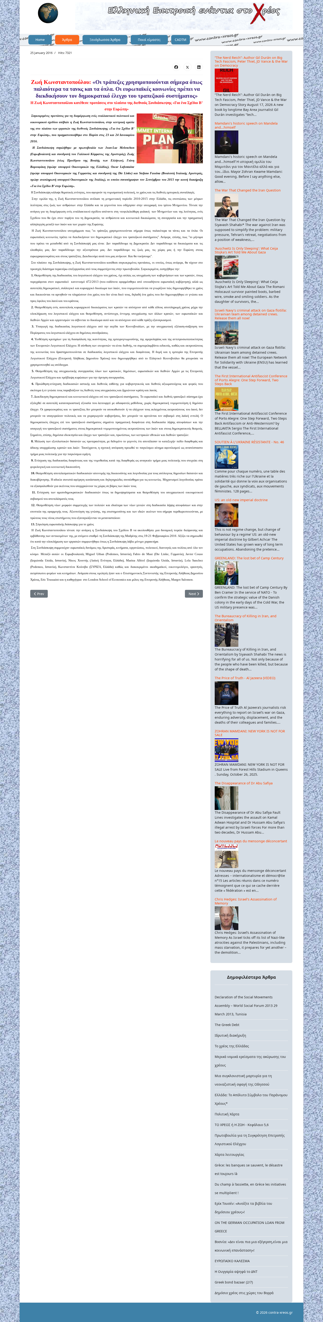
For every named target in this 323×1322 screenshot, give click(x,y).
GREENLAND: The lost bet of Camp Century (249, 558)
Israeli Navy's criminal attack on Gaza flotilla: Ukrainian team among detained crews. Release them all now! (251, 314)
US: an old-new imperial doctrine (241, 500)
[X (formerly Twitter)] (187, 67)
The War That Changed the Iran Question (248, 190)
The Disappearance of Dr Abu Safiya (244, 783)
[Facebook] (176, 67)
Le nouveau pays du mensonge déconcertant (251, 841)
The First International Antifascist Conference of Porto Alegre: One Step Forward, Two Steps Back (251, 380)
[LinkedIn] (199, 67)
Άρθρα (67, 39)
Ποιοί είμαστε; (149, 39)
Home (40, 39)
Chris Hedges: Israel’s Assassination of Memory (246, 901)
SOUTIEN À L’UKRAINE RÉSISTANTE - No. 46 (249, 442)
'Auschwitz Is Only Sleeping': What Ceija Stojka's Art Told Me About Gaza (246, 250)
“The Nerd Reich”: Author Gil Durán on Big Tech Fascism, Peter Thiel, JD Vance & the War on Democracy (251, 61)
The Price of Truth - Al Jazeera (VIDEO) (245, 678)
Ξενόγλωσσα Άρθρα (105, 39)
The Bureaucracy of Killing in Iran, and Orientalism (245, 618)
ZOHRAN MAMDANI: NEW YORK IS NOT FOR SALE (250, 733)
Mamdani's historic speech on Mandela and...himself (246, 125)
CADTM (180, 39)
